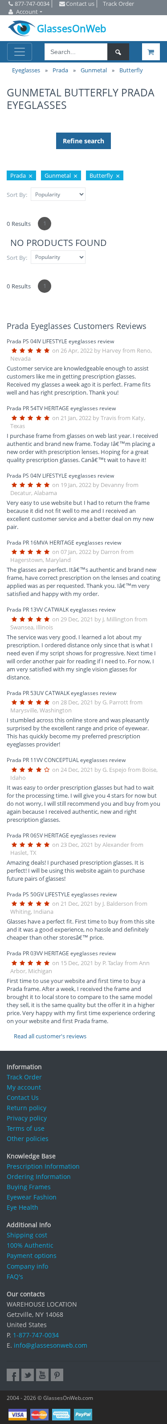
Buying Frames (29, 1187)
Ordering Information (39, 1176)
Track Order (24, 1077)
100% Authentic (30, 1245)
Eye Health (22, 1207)
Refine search (83, 141)
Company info (27, 1266)
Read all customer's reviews (50, 1036)
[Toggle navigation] (19, 52)
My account (24, 1087)
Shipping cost (27, 1235)
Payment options (32, 1255)
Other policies (28, 1138)
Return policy (26, 1107)
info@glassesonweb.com (50, 1345)
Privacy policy (27, 1118)
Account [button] (27, 12)
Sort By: (17, 195)
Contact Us (23, 1097)
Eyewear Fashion (32, 1197)
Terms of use (26, 1128)
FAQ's (15, 1276)
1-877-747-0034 (36, 1335)
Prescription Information (43, 1166)
